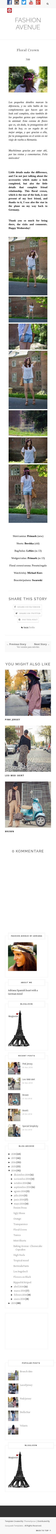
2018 (13, 1154)
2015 (13, 1166)
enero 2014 (19, 1299)
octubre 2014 (20, 1183)
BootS (25, 1110)
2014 (13, 1170)
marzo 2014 (19, 1291)
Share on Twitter (29, 613)
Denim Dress (20, 1208)
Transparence (20, 1224)
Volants (24, 1425)
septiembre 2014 (22, 1187)
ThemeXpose (30, 1521)
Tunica (17, 1235)
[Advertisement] (22, 1330)
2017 (13, 1158)
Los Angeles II (20, 1271)
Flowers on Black (22, 1277)
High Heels (19, 1255)
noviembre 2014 (22, 1179)
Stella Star (25, 1412)
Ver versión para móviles (28, 647)
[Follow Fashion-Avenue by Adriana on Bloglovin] (19, 1045)
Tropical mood (21, 1260)
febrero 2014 (20, 1295)
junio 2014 (19, 1199)
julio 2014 (18, 1195)
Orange (17, 1218)
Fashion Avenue (28, 24)
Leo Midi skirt (14, 775)
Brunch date (26, 1371)
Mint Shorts (19, 1240)
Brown (9, 831)
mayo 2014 (19, 1203)
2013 (13, 1303)
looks (32, 627)
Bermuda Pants (21, 1266)
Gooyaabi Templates (14, 1525)
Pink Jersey (12, 719)
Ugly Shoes (19, 1213)
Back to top (42, 1530)
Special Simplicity (30, 1126)
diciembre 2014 (21, 1174)
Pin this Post (29, 620)
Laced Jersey (26, 1385)
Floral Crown (20, 1229)
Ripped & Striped (22, 1282)
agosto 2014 (19, 1191)
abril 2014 (19, 1286)
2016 (13, 1162)
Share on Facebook (29, 607)
